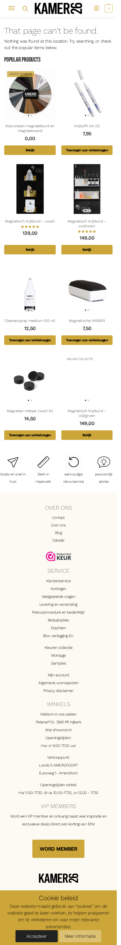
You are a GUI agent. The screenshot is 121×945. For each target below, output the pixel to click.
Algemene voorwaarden (58, 683)
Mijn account (58, 675)
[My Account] (96, 8)
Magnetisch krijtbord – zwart (30, 221)
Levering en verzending (58, 604)
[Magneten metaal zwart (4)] (30, 379)
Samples (58, 663)
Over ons (58, 525)
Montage (58, 655)
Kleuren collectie (58, 647)
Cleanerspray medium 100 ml (30, 321)
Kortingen (58, 588)
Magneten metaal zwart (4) (30, 411)
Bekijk (30, 150)
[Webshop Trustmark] (58, 556)
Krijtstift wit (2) (87, 126)
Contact (58, 517)
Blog (58, 532)
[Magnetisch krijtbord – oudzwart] (87, 189)
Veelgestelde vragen (58, 596)
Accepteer (36, 936)
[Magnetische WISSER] (87, 288)
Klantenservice (58, 581)
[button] (108, 8)
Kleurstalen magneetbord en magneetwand (30, 128)
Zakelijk (58, 540)
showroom (62, 730)
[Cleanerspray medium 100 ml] (30, 288)
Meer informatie (80, 936)
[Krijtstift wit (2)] (87, 94)
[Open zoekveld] (25, 8)
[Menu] (14, 8)
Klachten (58, 628)
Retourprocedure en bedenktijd (58, 612)
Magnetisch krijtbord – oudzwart (87, 223)
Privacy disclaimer (58, 690)
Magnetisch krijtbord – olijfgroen (87, 413)
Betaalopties (58, 620)
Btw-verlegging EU (58, 635)
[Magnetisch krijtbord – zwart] (30, 189)
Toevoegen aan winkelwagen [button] (87, 150)
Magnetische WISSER (87, 321)
